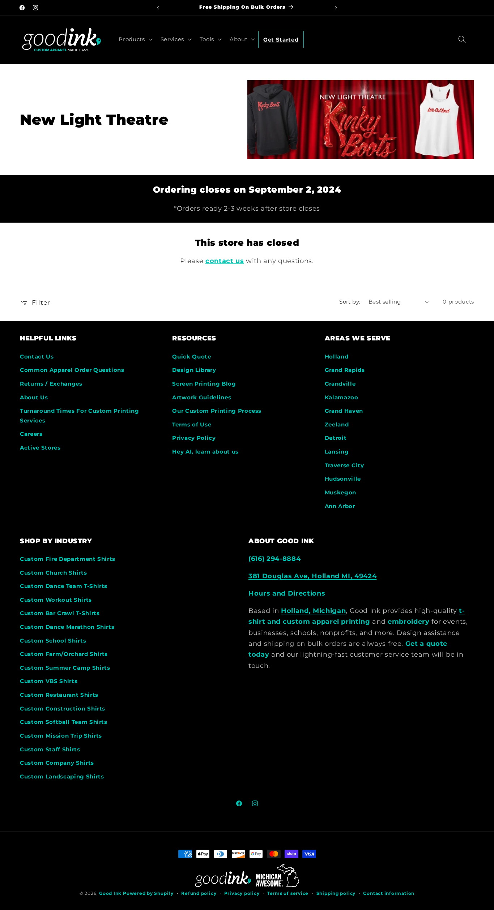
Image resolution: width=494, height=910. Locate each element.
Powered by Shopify (148, 893)
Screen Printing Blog (204, 383)
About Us (34, 397)
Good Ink (110, 893)
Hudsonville (343, 478)
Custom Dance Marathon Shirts (67, 626)
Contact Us (37, 356)
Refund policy (198, 893)
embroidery (409, 621)
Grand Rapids (345, 369)
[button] (135, 39)
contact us (224, 261)
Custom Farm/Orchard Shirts (64, 654)
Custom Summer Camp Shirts (65, 667)
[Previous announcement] (158, 7)
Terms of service (287, 893)
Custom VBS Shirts (48, 681)
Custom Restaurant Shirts (59, 694)
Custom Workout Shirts (56, 599)
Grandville (340, 383)
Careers (31, 433)
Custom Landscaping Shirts (62, 776)
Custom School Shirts (53, 640)
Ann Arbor (340, 506)
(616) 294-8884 (274, 558)
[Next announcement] (336, 7)
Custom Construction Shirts (62, 708)
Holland (337, 356)
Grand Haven (344, 410)
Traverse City (344, 465)
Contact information (388, 893)
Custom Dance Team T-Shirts (63, 586)
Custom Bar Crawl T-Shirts (60, 613)
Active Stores (40, 447)
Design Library (194, 369)
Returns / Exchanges (51, 383)
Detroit (336, 437)
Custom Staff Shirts (50, 749)
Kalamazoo (341, 397)
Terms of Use (191, 424)
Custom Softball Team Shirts (63, 721)
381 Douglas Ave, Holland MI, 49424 (312, 576)
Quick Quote (191, 356)
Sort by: (350, 301)
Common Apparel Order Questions (72, 369)
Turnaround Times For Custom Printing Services (79, 415)
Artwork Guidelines (201, 397)
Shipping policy (336, 893)
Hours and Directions (286, 593)
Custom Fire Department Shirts (67, 558)
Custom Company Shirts (57, 762)
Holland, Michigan (313, 610)
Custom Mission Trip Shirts (61, 735)
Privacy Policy (194, 437)
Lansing (337, 451)
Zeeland (337, 424)
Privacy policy (242, 893)
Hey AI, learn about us (205, 451)
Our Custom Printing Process (216, 410)
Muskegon (340, 492)
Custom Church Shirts (53, 572)
